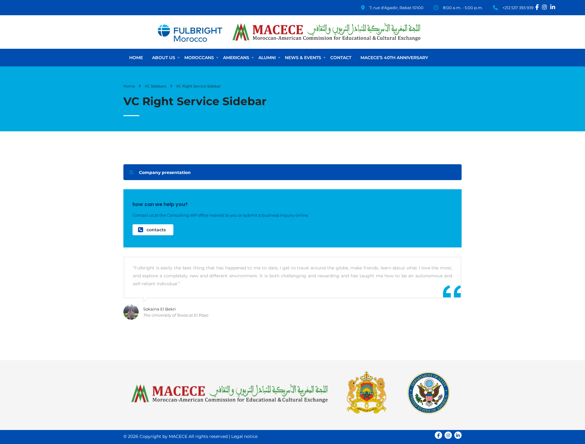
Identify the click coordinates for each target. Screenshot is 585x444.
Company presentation (165, 172)
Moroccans (199, 57)
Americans (236, 57)
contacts (156, 230)
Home (136, 57)
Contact (340, 57)
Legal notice (244, 436)
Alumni (267, 57)
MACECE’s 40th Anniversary (394, 57)
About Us (163, 57)
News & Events (303, 57)
